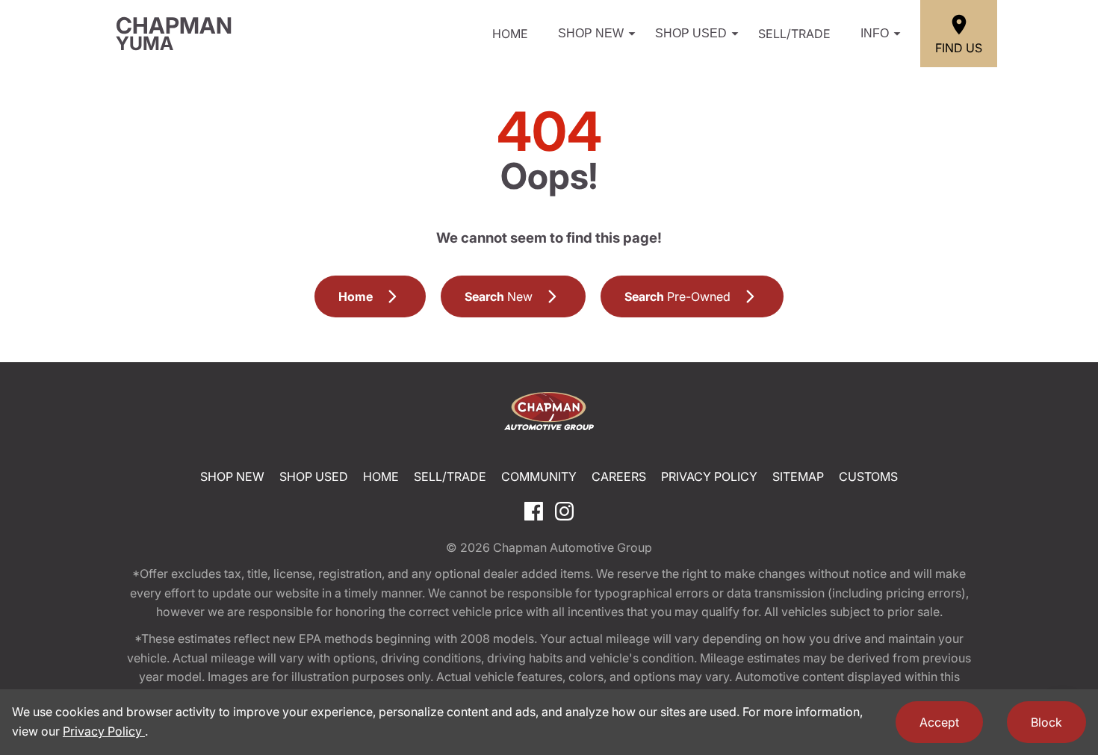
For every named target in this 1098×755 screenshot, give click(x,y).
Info (874, 33)
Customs (868, 476)
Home (510, 33)
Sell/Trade (794, 33)
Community (539, 476)
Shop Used (691, 33)
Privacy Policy (709, 476)
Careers (619, 476)
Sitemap (798, 476)
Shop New (591, 33)
